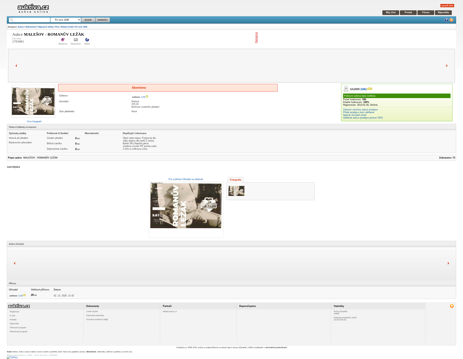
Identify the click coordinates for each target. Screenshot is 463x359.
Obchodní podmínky (95, 315)
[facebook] (446, 21)
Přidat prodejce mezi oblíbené (358, 112)
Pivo (57, 27)
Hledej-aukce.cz (170, 311)
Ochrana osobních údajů (97, 319)
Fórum (426, 12)
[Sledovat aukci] (62, 39)
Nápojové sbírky (46, 27)
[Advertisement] (301, 37)
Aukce (21, 27)
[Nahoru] (451, 306)
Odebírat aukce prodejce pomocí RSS (363, 117)
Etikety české (67, 27)
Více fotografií (34, 121)
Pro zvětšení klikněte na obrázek (186, 179)
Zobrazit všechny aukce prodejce (360, 109)
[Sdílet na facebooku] (87, 39)
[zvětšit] (186, 209)
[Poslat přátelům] (76, 39)
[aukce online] (33, 13)
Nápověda (443, 12)
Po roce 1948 (81, 27)
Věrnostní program (18, 327)
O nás (12, 315)
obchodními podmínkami (276, 347)
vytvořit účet (447, 6)
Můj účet (391, 12)
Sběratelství (31, 27)
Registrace (14, 312)
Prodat (408, 12)
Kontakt (13, 319)
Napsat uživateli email (354, 115)
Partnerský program (18, 331)
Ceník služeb (92, 311)
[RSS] (451, 21)
